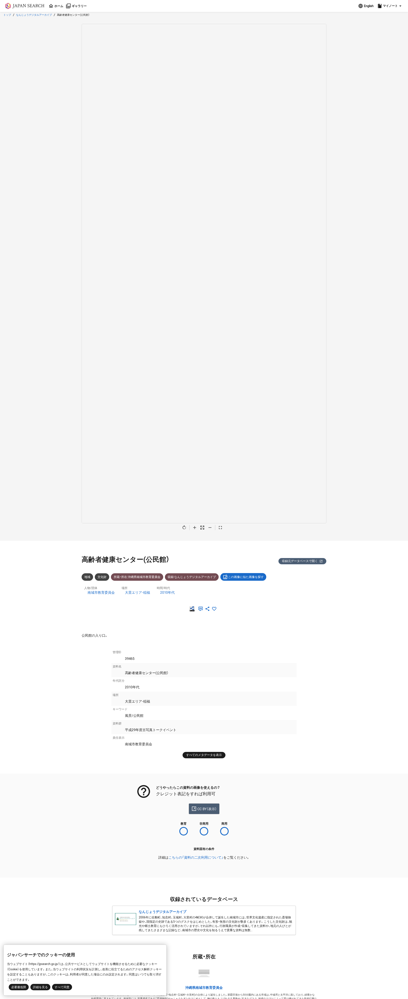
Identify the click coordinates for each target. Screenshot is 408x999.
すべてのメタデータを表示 (204, 755)
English (369, 6)
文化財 (102, 577)
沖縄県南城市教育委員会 (204, 988)
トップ (7, 14)
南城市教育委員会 (101, 593)
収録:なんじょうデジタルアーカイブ (192, 577)
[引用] (201, 608)
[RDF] (193, 608)
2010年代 (167, 593)
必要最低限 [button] (18, 987)
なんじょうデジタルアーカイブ (34, 14)
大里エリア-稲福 (137, 593)
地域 (87, 577)
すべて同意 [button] (62, 987)
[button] (390, 6)
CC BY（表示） (207, 809)
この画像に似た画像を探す (246, 577)
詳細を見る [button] (40, 987)
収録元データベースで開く (300, 561)
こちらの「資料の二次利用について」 (196, 857)
